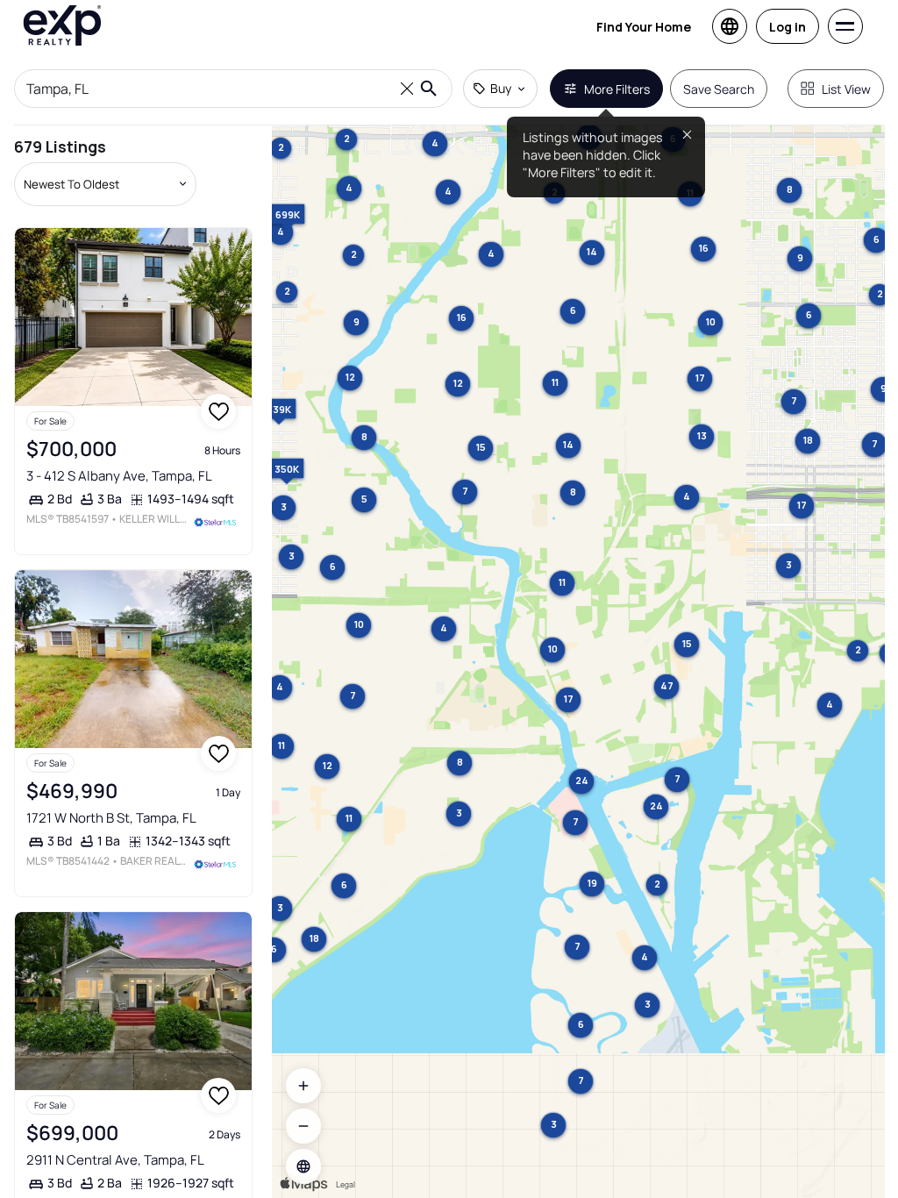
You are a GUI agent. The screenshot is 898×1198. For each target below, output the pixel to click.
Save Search (718, 89)
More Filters (617, 89)
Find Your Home (643, 26)
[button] (303, 1166)
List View (846, 89)
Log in (787, 26)
